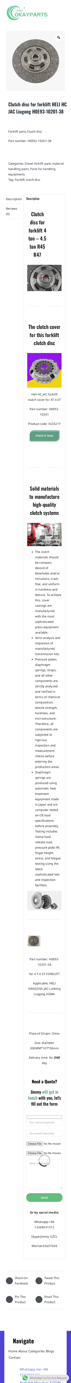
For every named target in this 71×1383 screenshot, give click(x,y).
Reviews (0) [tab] (11, 211)
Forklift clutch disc (27, 180)
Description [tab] (13, 199)
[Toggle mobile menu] (63, 14)
